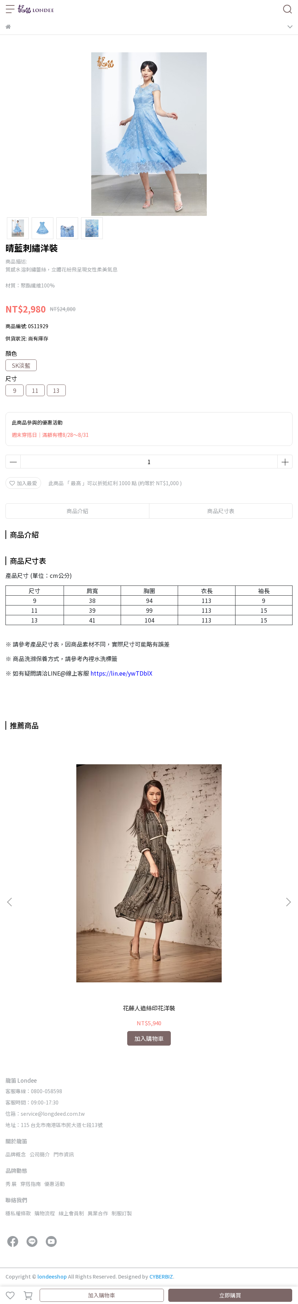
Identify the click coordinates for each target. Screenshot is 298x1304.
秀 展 (11, 1183)
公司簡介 (39, 1154)
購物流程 (45, 1213)
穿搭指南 (30, 1183)
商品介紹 (77, 511)
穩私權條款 (18, 1213)
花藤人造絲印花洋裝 (149, 1007)
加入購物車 (101, 1295)
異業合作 (98, 1213)
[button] (288, 902)
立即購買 (230, 1295)
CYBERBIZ (161, 1276)
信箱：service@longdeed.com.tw (45, 1113)
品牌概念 (15, 1154)
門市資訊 (63, 1154)
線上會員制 (71, 1213)
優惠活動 (54, 1183)
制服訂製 (122, 1213)
